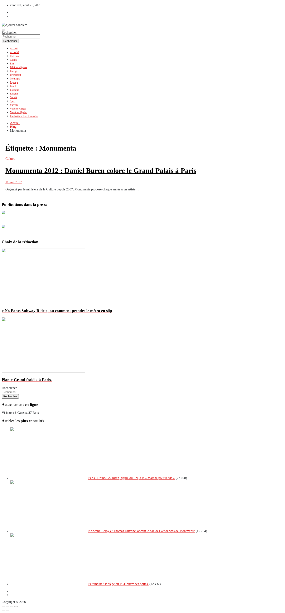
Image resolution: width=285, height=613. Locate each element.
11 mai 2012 (13, 182)
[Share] (7, 606)
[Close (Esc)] (3, 606)
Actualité (14, 52)
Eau (12, 63)
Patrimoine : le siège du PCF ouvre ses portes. (118, 584)
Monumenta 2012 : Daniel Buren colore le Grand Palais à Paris (100, 170)
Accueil (14, 48)
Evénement (15, 74)
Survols (14, 104)
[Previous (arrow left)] (3, 610)
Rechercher (9, 32)
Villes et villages (18, 108)
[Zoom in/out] (16, 606)
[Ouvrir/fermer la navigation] (3, 29)
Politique (14, 89)
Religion (14, 93)
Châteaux (14, 56)
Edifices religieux (18, 67)
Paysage (14, 82)
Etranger (14, 71)
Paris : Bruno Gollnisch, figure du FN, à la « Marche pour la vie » (131, 478)
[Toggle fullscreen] (11, 606)
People (13, 86)
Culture (13, 59)
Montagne (15, 78)
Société (13, 97)
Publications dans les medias (24, 116)
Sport (12, 101)
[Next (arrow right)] (7, 610)
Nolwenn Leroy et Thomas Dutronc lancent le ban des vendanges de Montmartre (141, 531)
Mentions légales (18, 112)
